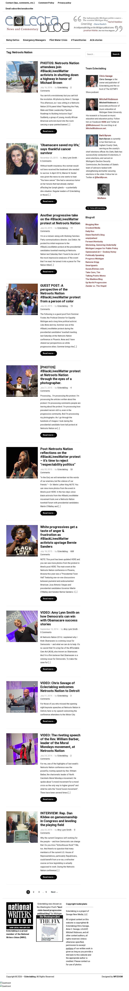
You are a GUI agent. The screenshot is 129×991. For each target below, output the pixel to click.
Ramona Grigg (92, 262)
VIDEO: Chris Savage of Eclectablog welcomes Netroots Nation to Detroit (60, 687)
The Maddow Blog (94, 279)
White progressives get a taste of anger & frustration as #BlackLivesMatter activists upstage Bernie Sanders (58, 536)
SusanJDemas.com (95, 269)
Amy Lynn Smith (70, 158)
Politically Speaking (95, 255)
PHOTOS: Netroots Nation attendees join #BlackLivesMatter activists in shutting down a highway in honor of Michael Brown (59, 73)
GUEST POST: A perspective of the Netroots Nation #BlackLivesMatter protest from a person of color (60, 293)
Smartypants (92, 265)
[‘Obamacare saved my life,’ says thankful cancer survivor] (22, 159)
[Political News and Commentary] (37, 23)
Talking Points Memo (96, 276)
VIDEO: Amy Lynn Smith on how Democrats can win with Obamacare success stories (59, 618)
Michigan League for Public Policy (102, 248)
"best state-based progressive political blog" (49, 910)
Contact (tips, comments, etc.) (20, 3)
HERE (103, 122)
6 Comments (46, 161)
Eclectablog (62, 87)
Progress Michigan (95, 258)
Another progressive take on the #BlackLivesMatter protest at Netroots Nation (60, 219)
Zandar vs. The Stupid (96, 286)
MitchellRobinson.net (96, 128)
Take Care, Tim (93, 272)
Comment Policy (46, 3)
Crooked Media (93, 228)
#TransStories (78, 40)
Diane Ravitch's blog (95, 235)
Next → (54, 892)
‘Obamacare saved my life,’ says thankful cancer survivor (60, 149)
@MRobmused (93, 125)
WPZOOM (118, 976)
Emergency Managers (34, 40)
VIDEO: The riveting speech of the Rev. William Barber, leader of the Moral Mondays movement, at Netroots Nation (60, 743)
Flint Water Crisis (58, 40)
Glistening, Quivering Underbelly (101, 245)
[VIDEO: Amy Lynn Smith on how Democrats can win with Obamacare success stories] (22, 626)
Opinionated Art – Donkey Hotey (101, 252)
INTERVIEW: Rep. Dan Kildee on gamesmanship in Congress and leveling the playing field (58, 819)
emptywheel (91, 238)
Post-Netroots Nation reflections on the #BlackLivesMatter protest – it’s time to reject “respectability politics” (60, 456)
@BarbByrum (101, 177)
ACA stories (96, 40)
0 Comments (46, 632)
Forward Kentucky (94, 241)
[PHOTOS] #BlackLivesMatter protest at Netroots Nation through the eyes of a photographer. (60, 375)
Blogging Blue (92, 224)
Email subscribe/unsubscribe (19, 8)
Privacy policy (64, 3)
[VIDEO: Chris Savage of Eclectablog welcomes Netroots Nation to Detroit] (22, 696)
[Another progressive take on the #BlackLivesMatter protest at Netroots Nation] (22, 229)
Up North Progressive (96, 282)
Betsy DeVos (12, 40)
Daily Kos (90, 231)
